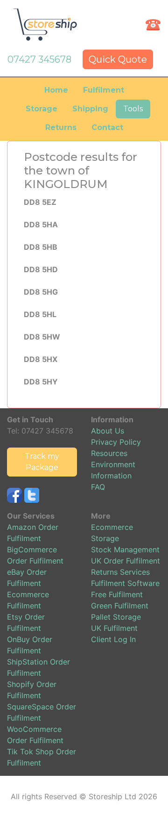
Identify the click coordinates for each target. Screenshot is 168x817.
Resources (109, 453)
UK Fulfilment (114, 628)
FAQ (98, 487)
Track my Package (42, 462)
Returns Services (120, 572)
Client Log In (113, 639)
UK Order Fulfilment (125, 560)
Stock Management (125, 549)
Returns (61, 127)
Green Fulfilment (119, 605)
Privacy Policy (116, 442)
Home (56, 90)
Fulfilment (103, 90)
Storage (41, 108)
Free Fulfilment (117, 594)
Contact (107, 127)
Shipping (90, 108)
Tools (133, 108)
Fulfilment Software (125, 583)
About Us (107, 430)
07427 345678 (39, 59)
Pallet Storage (116, 617)
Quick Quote (118, 59)
